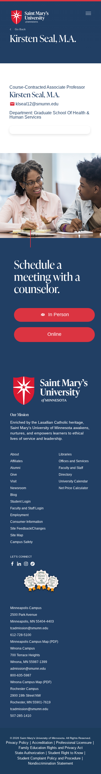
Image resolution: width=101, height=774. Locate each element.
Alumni (15, 468)
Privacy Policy (18, 743)
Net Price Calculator (73, 488)
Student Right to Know (66, 753)
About (14, 454)
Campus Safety (21, 542)
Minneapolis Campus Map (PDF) (34, 642)
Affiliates (16, 461)
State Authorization (31, 753)
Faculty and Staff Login (27, 508)
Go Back (20, 29)
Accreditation (43, 743)
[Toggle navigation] (88, 14)
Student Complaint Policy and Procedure (50, 758)
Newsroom (18, 488)
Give (13, 474)
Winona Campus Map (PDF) (30, 682)
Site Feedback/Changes (28, 528)
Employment (19, 515)
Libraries (65, 454)
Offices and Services (74, 461)
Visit (13, 481)
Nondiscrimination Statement (50, 763)
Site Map (16, 535)
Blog (13, 495)
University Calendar (73, 481)
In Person (58, 314)
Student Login (20, 501)
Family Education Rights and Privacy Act (51, 748)
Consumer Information (26, 522)
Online (54, 334)
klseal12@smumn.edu (37, 104)
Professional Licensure (75, 743)
